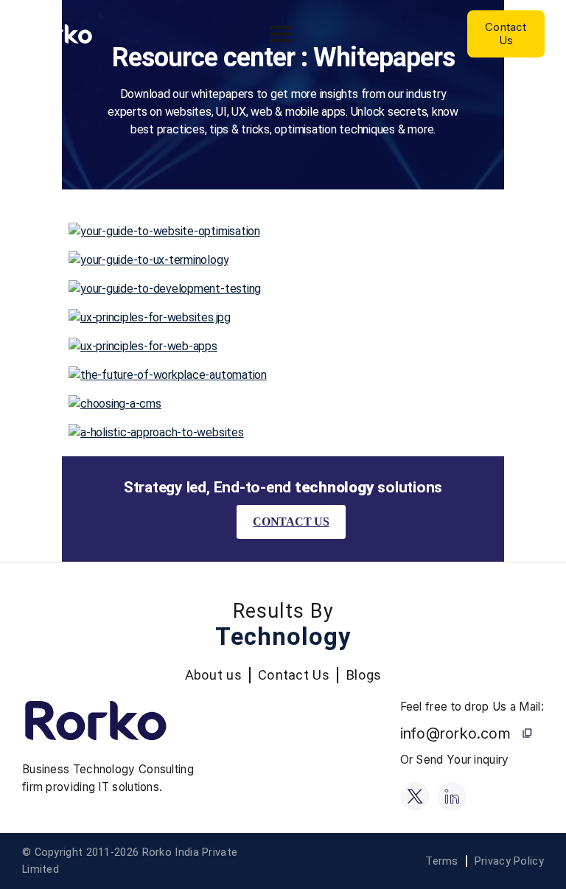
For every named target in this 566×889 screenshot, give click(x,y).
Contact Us (291, 521)
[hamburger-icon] (280, 34)
